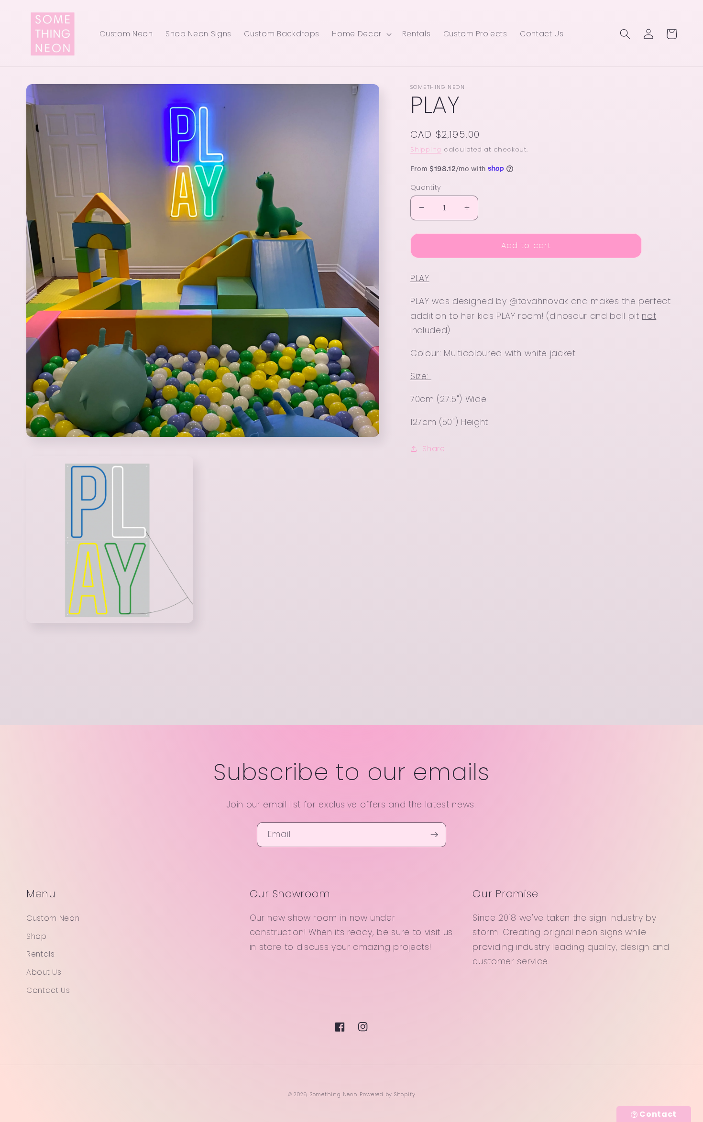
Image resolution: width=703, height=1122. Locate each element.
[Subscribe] (434, 834)
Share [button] (433, 448)
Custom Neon (52, 918)
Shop (36, 936)
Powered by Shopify (387, 1094)
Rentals (40, 954)
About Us (43, 972)
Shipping (425, 149)
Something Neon (334, 1094)
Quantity (425, 187)
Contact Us (48, 990)
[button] (360, 34)
